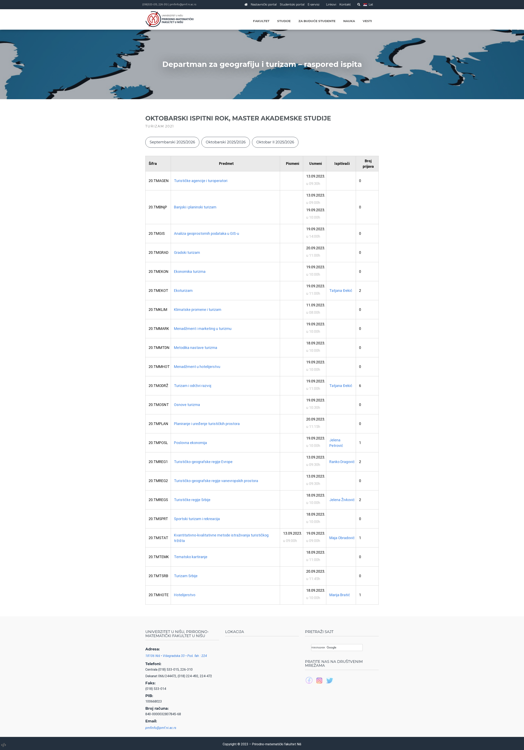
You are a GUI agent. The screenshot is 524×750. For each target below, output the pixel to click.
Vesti (367, 21)
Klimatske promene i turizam (197, 309)
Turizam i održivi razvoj (192, 385)
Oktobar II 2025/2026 (275, 142)
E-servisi (314, 4)
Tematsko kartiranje (190, 557)
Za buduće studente (316, 21)
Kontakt (345, 4)
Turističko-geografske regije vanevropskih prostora (216, 481)
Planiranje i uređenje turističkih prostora (207, 424)
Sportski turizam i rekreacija (197, 519)
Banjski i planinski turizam (195, 207)
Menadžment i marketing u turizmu (203, 328)
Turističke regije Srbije (192, 500)
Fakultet (261, 21)
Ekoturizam (183, 290)
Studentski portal (292, 4)
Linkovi (331, 4)
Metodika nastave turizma (195, 347)
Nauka (349, 21)
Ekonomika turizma (190, 271)
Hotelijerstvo (184, 595)
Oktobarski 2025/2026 (226, 142)
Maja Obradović (342, 538)
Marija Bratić (339, 595)
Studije (284, 21)
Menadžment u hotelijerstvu (197, 366)
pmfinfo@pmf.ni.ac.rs (183, 4)
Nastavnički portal (264, 4)
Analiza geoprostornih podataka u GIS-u (206, 233)
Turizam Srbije (186, 576)
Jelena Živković (342, 500)
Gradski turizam (187, 252)
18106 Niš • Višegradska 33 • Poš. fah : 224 (176, 656)
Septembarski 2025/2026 (172, 142)
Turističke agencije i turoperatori (200, 181)
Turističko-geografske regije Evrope (203, 462)
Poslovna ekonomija (190, 443)
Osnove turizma (187, 405)
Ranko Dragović (342, 462)
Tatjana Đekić (340, 290)
